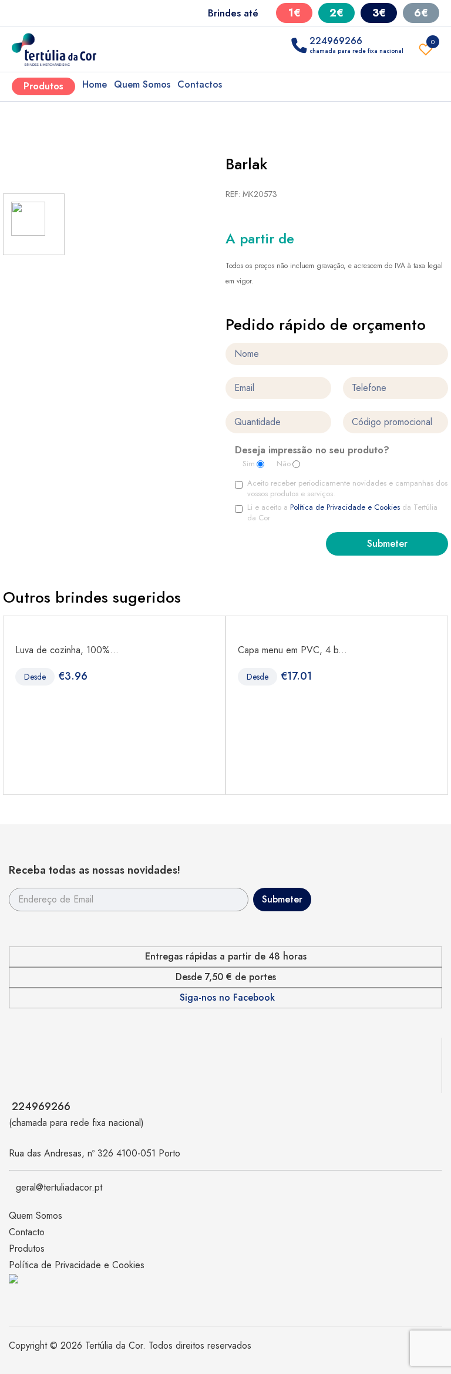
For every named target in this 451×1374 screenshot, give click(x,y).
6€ (421, 13)
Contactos (199, 84)
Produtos (43, 86)
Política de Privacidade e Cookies (345, 507)
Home (94, 84)
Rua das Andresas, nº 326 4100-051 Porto (94, 1153)
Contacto (27, 1232)
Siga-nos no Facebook (227, 998)
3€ (379, 13)
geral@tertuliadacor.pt (59, 1187)
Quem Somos (142, 84)
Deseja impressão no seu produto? (312, 451)
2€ (336, 13)
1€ (294, 13)
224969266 (41, 1106)
